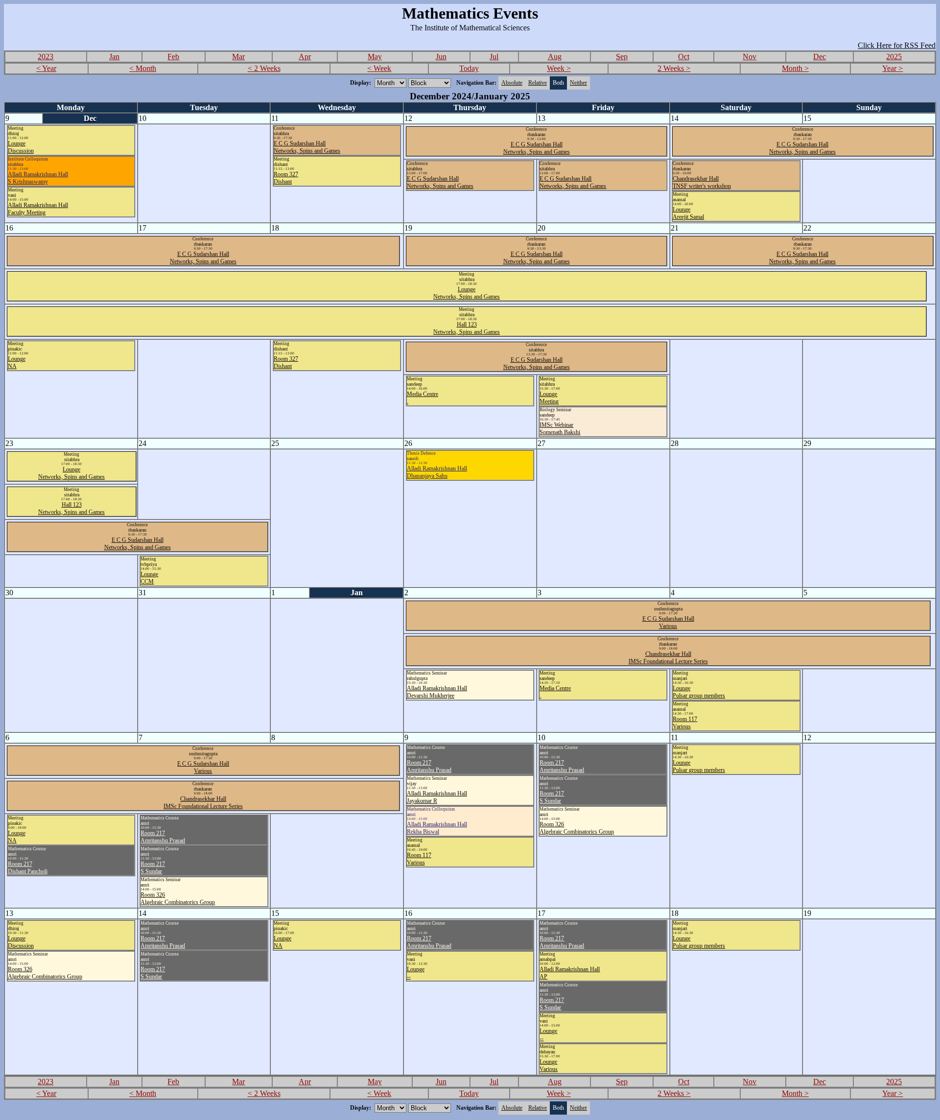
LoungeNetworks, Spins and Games (466, 293)
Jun (441, 56)
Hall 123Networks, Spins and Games (466, 328)
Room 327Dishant (286, 178)
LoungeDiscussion (21, 147)
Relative (537, 82)
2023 (45, 56)
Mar (238, 56)
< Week (379, 68)
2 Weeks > (674, 68)
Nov (749, 56)
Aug (555, 56)
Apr (305, 56)
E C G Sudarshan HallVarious (668, 622)
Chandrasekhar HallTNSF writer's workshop (702, 182)
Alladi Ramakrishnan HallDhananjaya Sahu (437, 472)
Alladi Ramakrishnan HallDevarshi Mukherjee (437, 692)
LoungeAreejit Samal (688, 213)
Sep (622, 56)
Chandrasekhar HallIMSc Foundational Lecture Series (668, 658)
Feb (173, 56)
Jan (114, 56)
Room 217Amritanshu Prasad (429, 766)
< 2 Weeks (264, 68)
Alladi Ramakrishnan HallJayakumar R (437, 797)
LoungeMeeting (549, 398)
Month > (795, 68)
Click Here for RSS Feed (897, 45)
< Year (46, 68)
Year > (892, 68)
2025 (894, 56)
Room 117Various (685, 723)
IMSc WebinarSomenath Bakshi (560, 428)
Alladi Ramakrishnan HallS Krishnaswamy (38, 178)
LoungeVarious (549, 1065)
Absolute (511, 82)
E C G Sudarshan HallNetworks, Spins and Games (307, 147)
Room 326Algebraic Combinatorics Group (577, 828)
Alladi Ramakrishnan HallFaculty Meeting (38, 209)
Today (469, 68)
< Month (142, 68)
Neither (578, 82)
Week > (559, 68)
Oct (683, 56)
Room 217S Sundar (552, 797)
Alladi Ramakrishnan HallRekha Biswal (437, 828)
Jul (494, 56)
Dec (819, 56)
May (375, 56)
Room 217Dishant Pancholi (27, 868)
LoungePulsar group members (699, 692)
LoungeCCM (149, 578)
